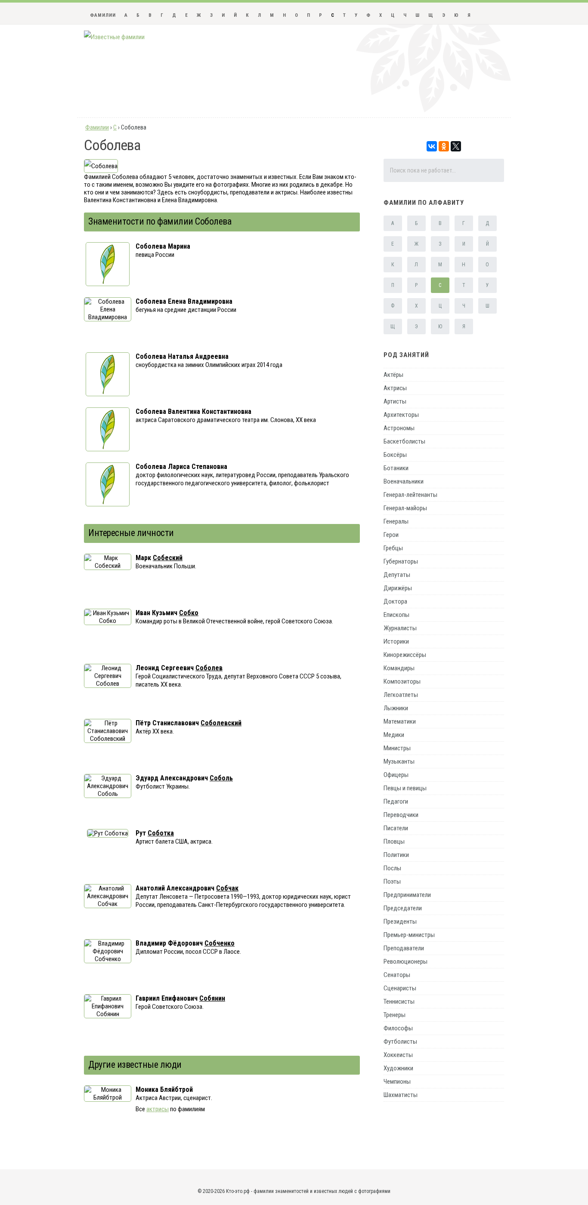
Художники (398, 1068)
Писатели (396, 828)
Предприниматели (407, 895)
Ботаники (396, 468)
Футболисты (400, 1041)
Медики (394, 735)
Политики (396, 855)
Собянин (212, 998)
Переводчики (401, 815)
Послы (392, 868)
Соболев (209, 668)
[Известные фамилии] (114, 37)
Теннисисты (399, 1001)
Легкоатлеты (401, 695)
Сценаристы (400, 988)
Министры (397, 748)
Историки (396, 641)
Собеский (168, 558)
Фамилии (103, 15)
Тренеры (394, 1015)
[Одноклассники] (444, 146)
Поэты (392, 881)
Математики (400, 721)
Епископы (396, 615)
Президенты (400, 921)
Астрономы (399, 428)
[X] (456, 146)
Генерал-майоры (405, 508)
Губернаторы (401, 561)
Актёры (393, 375)
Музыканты (399, 761)
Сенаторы (397, 975)
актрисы (157, 1109)
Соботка (161, 833)
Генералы (396, 521)
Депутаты (397, 575)
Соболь (221, 778)
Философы (398, 1028)
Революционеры (405, 961)
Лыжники (396, 708)
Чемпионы (397, 1081)
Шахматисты (401, 1095)
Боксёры (395, 455)
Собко (188, 613)
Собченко (219, 943)
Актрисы (395, 388)
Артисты (395, 401)
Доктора (395, 601)
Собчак (227, 888)
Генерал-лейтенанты (410, 495)
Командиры (399, 668)
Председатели (403, 908)
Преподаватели (404, 948)
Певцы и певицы (405, 788)
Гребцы (393, 548)
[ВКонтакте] (432, 146)
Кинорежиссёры (405, 655)
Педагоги (396, 801)
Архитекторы (401, 415)
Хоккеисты (398, 1055)
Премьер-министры (409, 935)
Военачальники (404, 481)
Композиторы (402, 681)
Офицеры (396, 775)
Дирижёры (398, 588)
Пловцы (394, 841)
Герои (391, 535)
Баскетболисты (404, 441)
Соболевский (221, 723)
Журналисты (400, 628)
